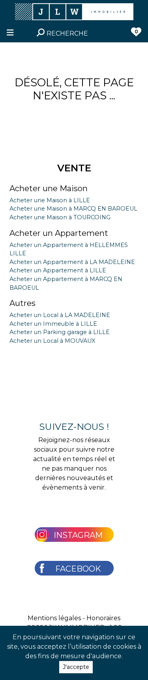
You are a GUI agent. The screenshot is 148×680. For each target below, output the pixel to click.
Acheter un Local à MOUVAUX (52, 340)
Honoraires (103, 618)
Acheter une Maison (48, 188)
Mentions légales (54, 618)
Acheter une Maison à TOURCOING (60, 217)
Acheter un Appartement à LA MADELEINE (72, 262)
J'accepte (76, 667)
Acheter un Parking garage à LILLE (59, 332)
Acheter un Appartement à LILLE (57, 270)
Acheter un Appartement (58, 233)
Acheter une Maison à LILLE (49, 200)
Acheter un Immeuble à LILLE (53, 323)
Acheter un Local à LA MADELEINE (59, 315)
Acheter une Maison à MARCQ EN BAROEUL (73, 208)
